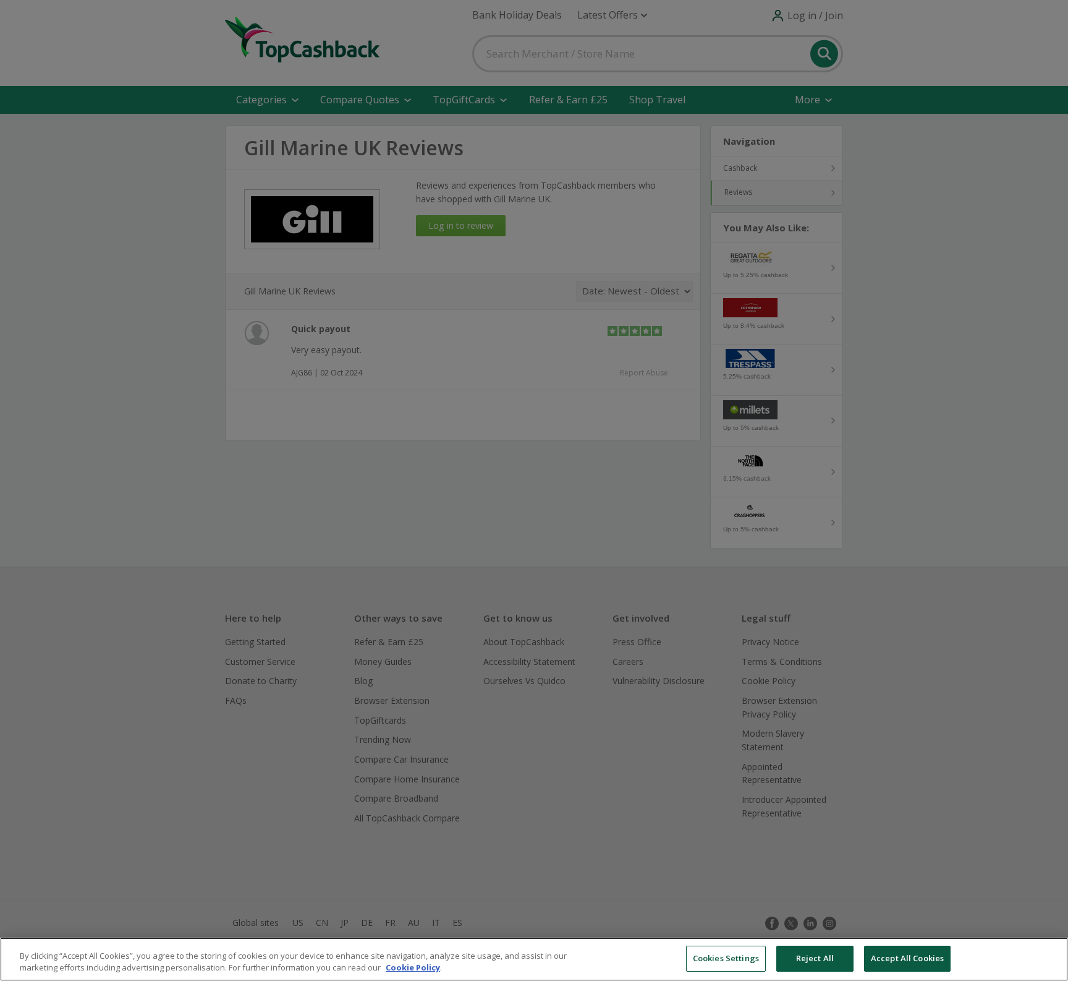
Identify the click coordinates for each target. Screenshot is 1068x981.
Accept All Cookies (907, 958)
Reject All (815, 958)
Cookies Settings (726, 958)
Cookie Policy (413, 968)
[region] (534, 959)
